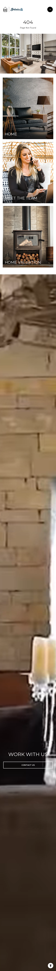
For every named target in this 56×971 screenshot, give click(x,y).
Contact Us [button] (28, 765)
